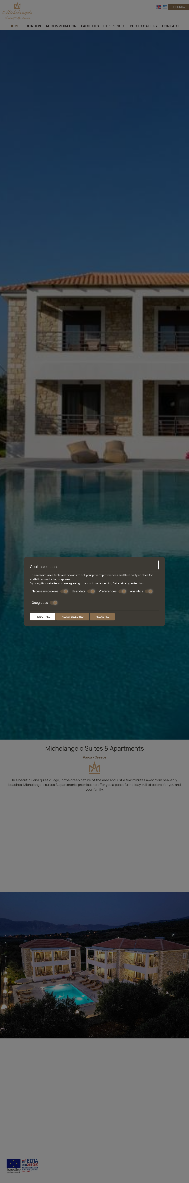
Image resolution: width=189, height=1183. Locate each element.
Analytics (136, 591)
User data (78, 591)
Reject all (43, 616)
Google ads (40, 603)
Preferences (108, 591)
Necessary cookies (45, 591)
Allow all (102, 616)
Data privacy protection (128, 583)
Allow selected (73, 616)
